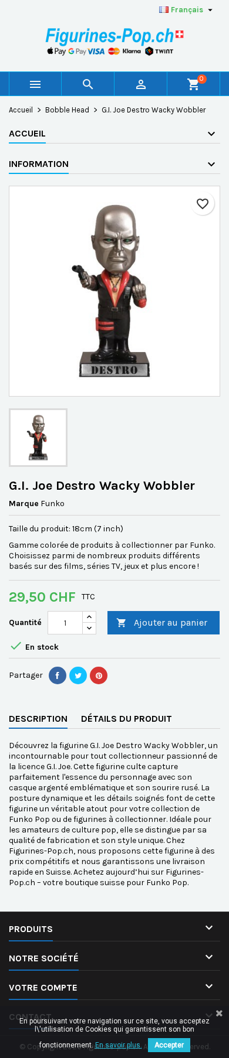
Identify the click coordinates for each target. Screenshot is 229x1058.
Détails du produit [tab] (126, 718)
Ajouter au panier (161, 622)
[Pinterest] (98, 675)
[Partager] (57, 675)
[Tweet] (78, 675)
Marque (24, 503)
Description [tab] (38, 718)
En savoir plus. (118, 1045)
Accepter (169, 1045)
